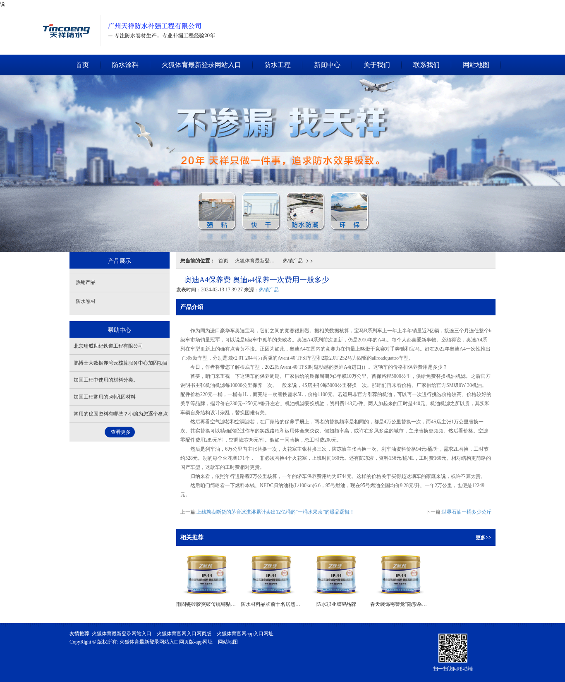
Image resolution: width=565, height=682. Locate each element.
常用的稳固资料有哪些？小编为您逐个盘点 (121, 414)
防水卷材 (86, 301)
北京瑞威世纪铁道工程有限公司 (108, 346)
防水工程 (277, 64)
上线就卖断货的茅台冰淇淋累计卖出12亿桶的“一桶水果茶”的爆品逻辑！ (275, 512)
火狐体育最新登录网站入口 (68, 10)
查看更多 (121, 432)
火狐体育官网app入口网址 (245, 633)
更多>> (483, 537)
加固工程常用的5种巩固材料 (105, 397)
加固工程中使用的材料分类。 (106, 380)
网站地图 (476, 64)
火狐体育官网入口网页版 (184, 633)
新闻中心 (327, 64)
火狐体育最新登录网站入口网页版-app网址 (166, 642)
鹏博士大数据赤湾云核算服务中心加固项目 (121, 363)
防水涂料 (125, 64)
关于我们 (377, 64)
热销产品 (293, 260)
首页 (82, 64)
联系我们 (426, 64)
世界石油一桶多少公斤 (466, 512)
